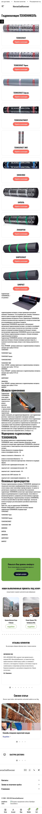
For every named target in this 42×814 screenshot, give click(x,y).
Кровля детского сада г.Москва (11, 621)
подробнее (11, 626)
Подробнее (6, 736)
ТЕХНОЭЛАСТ (21, 37)
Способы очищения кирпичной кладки (16, 733)
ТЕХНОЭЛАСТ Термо (21, 65)
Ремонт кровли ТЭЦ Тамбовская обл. (31, 621)
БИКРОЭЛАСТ (21, 257)
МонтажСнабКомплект (21, 6)
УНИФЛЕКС (21, 174)
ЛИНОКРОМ (21, 229)
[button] (2, 634)
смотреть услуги (21, 574)
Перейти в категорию (21, 42)
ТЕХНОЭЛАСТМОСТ (21, 120)
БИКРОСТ (21, 284)
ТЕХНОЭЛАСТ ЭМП (21, 147)
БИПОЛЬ (21, 202)
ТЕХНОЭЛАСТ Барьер (21, 92)
